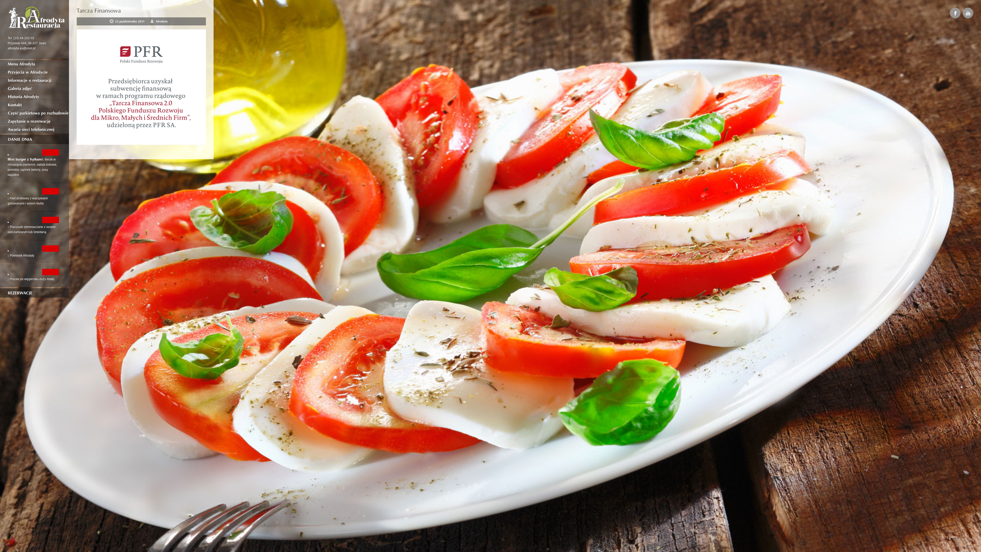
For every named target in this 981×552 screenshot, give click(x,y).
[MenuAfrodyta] (34, 63)
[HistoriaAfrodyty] (34, 96)
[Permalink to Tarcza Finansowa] (99, 10)
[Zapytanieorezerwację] (34, 121)
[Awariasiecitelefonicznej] (34, 129)
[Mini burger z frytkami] (8, 154)
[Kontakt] (34, 104)
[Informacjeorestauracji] (34, 80)
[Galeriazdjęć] (34, 88)
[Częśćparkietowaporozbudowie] (34, 113)
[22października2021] (130, 21)
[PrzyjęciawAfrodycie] (34, 72)
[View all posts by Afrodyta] (162, 21)
